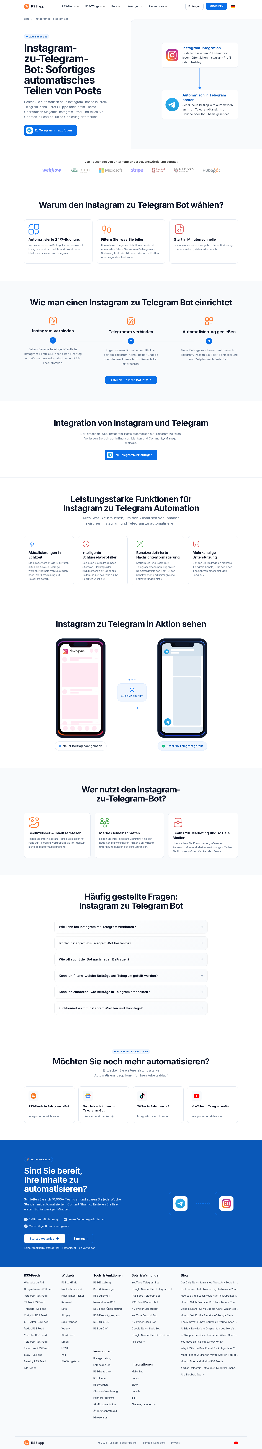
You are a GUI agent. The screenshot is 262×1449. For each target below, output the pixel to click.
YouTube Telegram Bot (145, 1282)
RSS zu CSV (100, 1328)
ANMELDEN (216, 6)
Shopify (66, 1315)
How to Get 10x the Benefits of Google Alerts (207, 1315)
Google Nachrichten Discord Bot (151, 1335)
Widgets (68, 1275)
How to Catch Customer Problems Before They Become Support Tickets (209, 1302)
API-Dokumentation (104, 1404)
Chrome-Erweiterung (105, 1391)
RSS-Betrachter (102, 1371)
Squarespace (69, 1321)
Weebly (66, 1328)
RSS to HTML (69, 1282)
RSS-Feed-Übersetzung (107, 1308)
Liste (64, 1308)
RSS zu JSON (101, 1321)
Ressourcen (102, 1351)
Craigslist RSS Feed (35, 1315)
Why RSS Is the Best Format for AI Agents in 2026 (209, 1348)
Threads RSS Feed (35, 1308)
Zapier (135, 1378)
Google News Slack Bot (146, 1328)
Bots (27, 18)
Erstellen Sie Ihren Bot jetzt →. (130, 380)
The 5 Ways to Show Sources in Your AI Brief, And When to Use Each (209, 1321)
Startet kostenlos (42, 1238)
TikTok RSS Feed (34, 1302)
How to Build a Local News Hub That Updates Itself (209, 1295)
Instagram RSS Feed (36, 1295)
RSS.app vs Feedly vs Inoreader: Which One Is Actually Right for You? (209, 1335)
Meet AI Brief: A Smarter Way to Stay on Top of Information (209, 1354)
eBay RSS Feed (33, 1354)
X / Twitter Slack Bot (144, 1321)
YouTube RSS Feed (35, 1335)
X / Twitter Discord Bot (145, 1308)
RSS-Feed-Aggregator (106, 1315)
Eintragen (194, 6)
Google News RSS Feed (38, 1289)
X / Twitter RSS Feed (36, 1321)
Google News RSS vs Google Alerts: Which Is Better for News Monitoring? (209, 1308)
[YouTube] (236, 1443)
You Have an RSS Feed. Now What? (202, 1341)
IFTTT (135, 1397)
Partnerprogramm (103, 1397)
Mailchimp (137, 1371)
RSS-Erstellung (102, 1282)
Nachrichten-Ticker (72, 1295)
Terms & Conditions (154, 1442)
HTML (64, 1348)
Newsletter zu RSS (104, 1302)
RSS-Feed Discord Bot (145, 1302)
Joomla (136, 1391)
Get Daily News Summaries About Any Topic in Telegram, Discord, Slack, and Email (209, 1282)
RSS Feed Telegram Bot (146, 1295)
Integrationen (142, 1364)
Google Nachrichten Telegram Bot (152, 1289)
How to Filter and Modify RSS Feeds (202, 1361)
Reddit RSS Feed (34, 1328)
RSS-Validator (101, 1384)
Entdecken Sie (102, 1364)
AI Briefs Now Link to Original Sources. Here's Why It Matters (209, 1328)
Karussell (66, 1302)
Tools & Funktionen (108, 1275)
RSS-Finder (100, 1378)
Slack (135, 1384)
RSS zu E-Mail (101, 1295)
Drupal (65, 1341)
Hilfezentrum (100, 1417)
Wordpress (68, 1335)
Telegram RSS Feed (36, 1341)
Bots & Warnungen (104, 1289)
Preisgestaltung (102, 1358)
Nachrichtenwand (71, 1289)
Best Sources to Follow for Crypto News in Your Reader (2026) (209, 1289)
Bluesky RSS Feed (35, 1361)
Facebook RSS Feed (36, 1348)
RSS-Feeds (32, 1275)
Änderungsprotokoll (105, 1410)
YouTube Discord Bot (144, 1315)
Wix (63, 1354)
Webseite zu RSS (34, 1282)
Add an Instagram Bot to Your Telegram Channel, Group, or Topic (209, 1367)
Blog (184, 1275)
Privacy (175, 1442)
